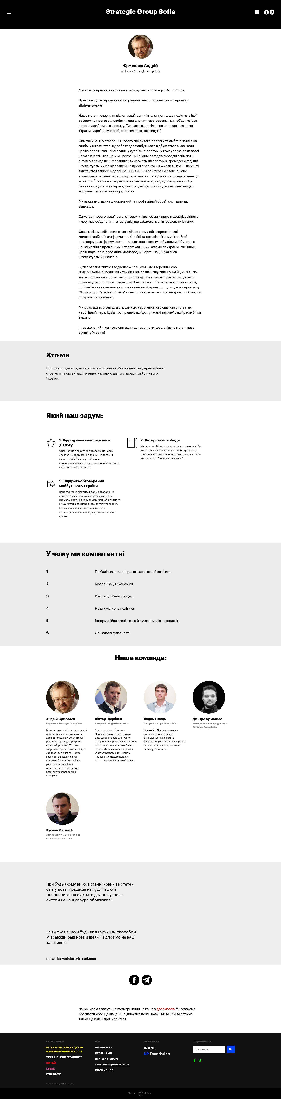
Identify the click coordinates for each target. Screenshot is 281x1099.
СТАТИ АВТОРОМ (106, 1059)
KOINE (149, 1048)
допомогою (166, 1009)
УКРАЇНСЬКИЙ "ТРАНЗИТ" (64, 1057)
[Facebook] (257, 12)
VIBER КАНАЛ (104, 1070)
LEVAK (50, 1068)
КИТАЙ (51, 1063)
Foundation (160, 1054)
